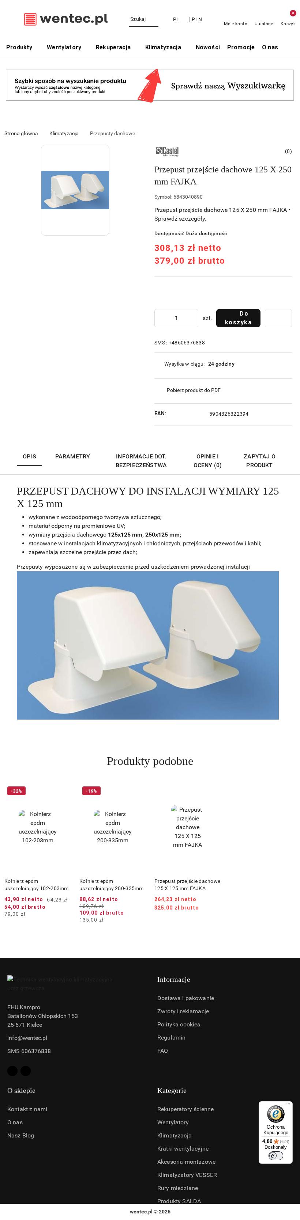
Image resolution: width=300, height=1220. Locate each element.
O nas (15, 1122)
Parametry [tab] (72, 456)
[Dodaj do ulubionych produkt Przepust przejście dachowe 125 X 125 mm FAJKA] (212, 791)
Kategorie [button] (172, 1090)
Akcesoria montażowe (186, 1161)
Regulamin (171, 1037)
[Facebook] (12, 1071)
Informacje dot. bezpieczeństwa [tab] (141, 461)
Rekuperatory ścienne (185, 1109)
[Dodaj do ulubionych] (278, 318)
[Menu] (288, 1105)
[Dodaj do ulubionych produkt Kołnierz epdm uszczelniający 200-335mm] (137, 791)
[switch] (276, 1155)
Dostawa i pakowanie (185, 998)
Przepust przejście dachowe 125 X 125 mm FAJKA (187, 884)
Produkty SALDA (179, 1201)
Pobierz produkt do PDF (194, 390)
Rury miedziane (177, 1188)
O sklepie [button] (21, 1090)
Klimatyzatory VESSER (187, 1174)
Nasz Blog (20, 1135)
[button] (289, 48)
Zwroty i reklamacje (183, 1011)
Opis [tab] (29, 456)
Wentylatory (173, 1122)
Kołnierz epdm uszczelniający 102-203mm (36, 884)
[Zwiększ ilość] (192, 318)
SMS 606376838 (29, 1051)
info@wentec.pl (27, 1037)
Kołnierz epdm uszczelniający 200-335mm (111, 884)
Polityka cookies (178, 1024)
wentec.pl (141, 1212)
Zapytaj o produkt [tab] (259, 461)
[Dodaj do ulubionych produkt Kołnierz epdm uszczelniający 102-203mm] (62, 791)
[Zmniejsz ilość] (160, 318)
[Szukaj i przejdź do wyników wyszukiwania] (154, 19)
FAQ (162, 1050)
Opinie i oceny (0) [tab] (208, 461)
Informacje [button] (173, 979)
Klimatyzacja (174, 1135)
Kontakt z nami (27, 1109)
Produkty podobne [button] (150, 760)
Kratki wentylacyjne (183, 1148)
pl (176, 19)
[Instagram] (25, 1071)
